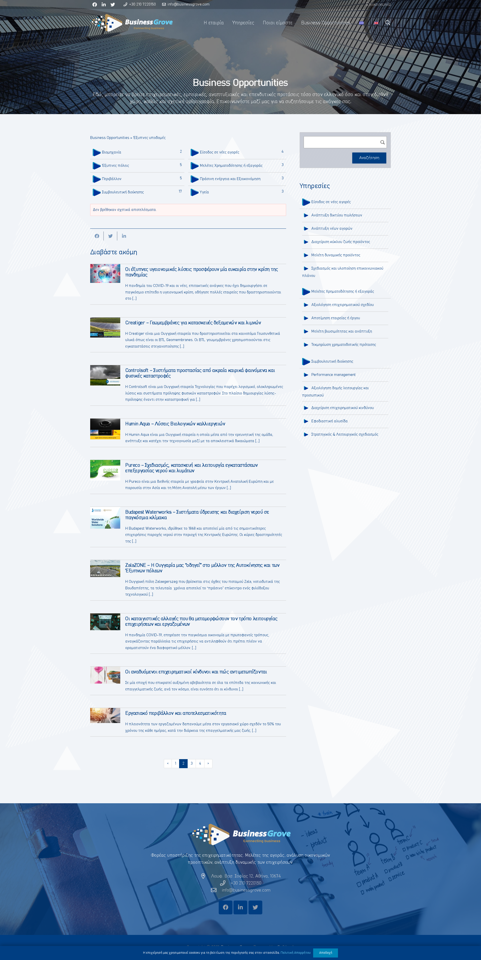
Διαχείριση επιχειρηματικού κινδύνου (342, 408)
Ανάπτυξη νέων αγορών (331, 228)
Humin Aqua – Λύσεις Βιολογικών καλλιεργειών (175, 423)
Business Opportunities (109, 138)
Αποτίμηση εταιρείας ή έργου (335, 318)
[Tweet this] (110, 236)
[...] (134, 298)
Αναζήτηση (369, 158)
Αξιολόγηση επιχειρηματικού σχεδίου (342, 305)
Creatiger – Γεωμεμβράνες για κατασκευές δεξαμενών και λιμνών (193, 322)
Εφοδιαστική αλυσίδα (329, 421)
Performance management (333, 375)
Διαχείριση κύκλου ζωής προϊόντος (340, 242)
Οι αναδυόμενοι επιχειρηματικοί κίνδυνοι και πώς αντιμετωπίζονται (196, 671)
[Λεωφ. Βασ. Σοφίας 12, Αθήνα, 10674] (205, 876)
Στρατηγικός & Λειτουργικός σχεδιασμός (344, 434)
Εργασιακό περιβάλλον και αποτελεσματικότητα (175, 713)
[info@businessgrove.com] (216, 890)
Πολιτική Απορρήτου (296, 952)
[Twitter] (112, 4)
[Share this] (97, 236)
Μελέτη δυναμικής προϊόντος (335, 255)
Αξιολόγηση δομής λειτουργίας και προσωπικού (335, 391)
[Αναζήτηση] (387, 23)
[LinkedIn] (103, 4)
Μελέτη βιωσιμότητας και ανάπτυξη (341, 331)
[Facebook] (94, 4)
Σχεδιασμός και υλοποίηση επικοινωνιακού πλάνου (342, 272)
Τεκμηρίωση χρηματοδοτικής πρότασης (343, 345)
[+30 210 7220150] (225, 883)
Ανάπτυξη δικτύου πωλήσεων (336, 215)
